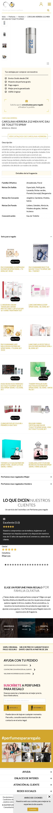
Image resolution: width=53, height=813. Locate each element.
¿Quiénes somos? (9, 802)
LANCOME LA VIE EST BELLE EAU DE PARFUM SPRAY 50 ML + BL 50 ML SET (40, 346)
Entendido (32, 809)
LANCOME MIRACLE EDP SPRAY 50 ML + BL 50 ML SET (39, 306)
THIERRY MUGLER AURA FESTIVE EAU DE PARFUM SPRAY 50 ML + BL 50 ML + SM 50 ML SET (40, 386)
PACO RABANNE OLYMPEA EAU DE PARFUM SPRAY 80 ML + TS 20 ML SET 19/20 (12, 269)
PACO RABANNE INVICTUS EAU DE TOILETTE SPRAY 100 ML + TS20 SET (39, 269)
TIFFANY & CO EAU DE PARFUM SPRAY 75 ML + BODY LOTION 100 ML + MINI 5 (12, 465)
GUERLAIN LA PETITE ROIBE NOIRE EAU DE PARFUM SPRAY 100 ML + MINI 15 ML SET (40, 465)
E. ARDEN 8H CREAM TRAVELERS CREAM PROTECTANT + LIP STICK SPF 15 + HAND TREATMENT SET (12, 307)
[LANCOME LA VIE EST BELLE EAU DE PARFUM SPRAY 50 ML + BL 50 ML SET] (40, 330)
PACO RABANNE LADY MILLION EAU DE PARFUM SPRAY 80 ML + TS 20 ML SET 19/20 (11, 347)
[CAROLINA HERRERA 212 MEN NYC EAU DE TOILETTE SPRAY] (48, 63)
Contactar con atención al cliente (18, 669)
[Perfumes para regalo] (9, 4)
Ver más (7, 629)
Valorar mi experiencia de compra (17, 674)
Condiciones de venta (10, 800)
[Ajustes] (41, 3)
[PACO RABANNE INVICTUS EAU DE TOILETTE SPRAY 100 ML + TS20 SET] (40, 253)
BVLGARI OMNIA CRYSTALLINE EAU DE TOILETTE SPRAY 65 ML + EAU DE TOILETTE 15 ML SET (40, 426)
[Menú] (48, 3)
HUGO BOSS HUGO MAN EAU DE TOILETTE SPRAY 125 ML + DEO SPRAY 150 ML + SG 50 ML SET (12, 386)
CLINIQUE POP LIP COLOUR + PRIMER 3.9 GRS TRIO (12, 424)
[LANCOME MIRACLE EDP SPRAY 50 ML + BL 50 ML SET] (40, 291)
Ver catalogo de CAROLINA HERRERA (27, 136)
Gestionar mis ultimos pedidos (16, 665)
